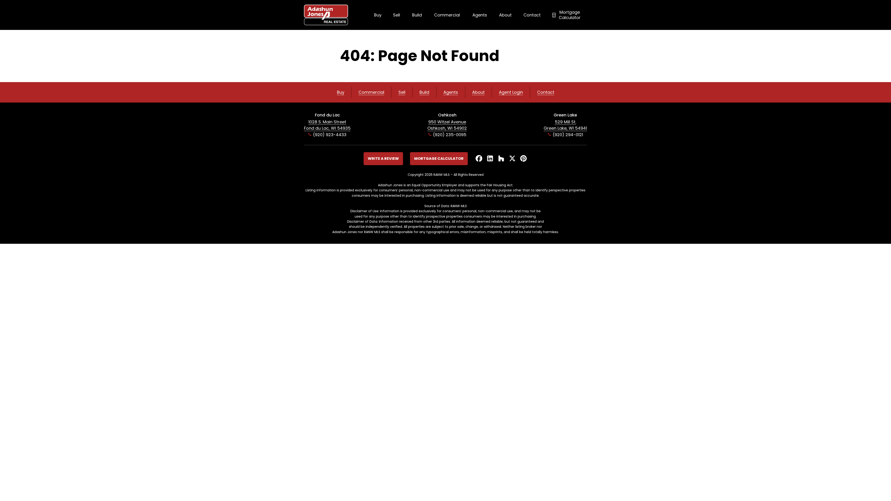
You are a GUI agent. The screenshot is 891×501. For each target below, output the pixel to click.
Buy (377, 15)
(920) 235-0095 (449, 135)
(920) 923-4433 (329, 135)
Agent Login (511, 92)
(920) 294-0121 (568, 135)
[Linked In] (490, 158)
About (505, 15)
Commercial (447, 15)
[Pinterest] (523, 158)
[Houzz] (501, 158)
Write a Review (383, 158)
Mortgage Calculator (570, 14)
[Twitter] (512, 158)
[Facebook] (479, 158)
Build (417, 15)
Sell (396, 15)
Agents (479, 15)
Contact (532, 15)
